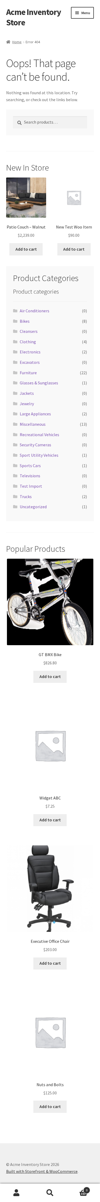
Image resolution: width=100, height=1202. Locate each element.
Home (17, 42)
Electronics (30, 351)
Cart (77, 1188)
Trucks (26, 496)
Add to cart (26, 249)
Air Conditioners (34, 310)
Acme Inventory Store (33, 17)
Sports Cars (30, 465)
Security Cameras (35, 444)
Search (50, 1193)
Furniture (28, 372)
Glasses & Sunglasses (39, 382)
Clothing (28, 341)
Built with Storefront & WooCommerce (42, 1171)
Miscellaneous (33, 424)
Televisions (30, 475)
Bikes (25, 321)
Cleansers (29, 331)
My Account (16, 1193)
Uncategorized (33, 506)
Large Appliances (35, 413)
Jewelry (27, 403)
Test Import (31, 486)
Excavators (30, 362)
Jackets (27, 393)
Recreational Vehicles (39, 434)
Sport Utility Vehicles (39, 455)
